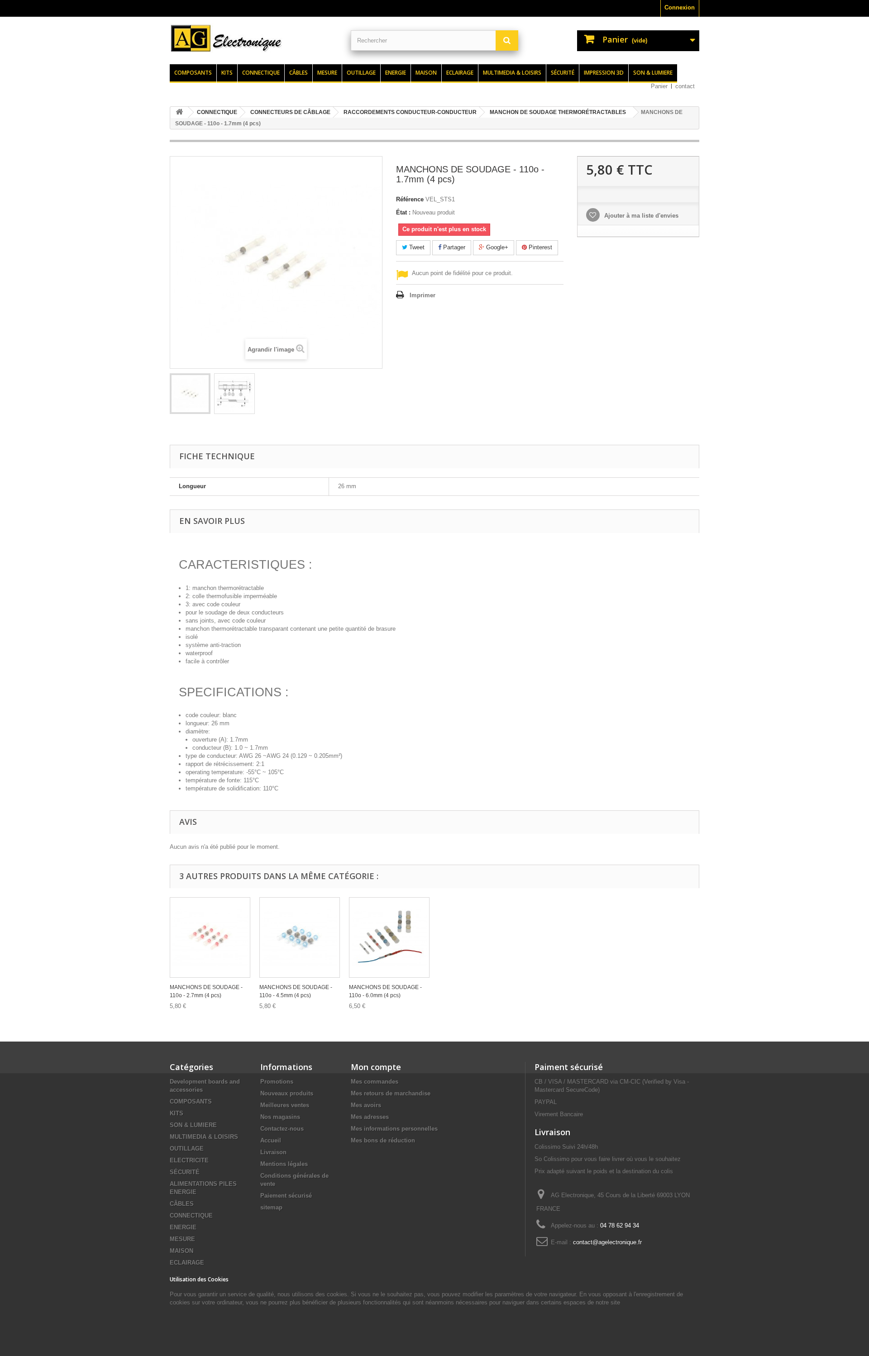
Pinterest (539, 247)
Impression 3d (604, 72)
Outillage (361, 72)
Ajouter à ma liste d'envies (640, 215)
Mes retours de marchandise (390, 1093)
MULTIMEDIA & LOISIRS (204, 1136)
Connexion (679, 7)
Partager (453, 247)
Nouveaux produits (286, 1093)
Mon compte (376, 1066)
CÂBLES (182, 1203)
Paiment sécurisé (569, 1066)
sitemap (271, 1207)
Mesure (327, 72)
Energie (395, 72)
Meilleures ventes (284, 1105)
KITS (176, 1113)
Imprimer (422, 295)
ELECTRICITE (189, 1160)
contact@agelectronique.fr (607, 1242)
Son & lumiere (653, 72)
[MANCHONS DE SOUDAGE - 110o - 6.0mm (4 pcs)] (389, 937)
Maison (426, 72)
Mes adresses (370, 1116)
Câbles (298, 72)
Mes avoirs (366, 1105)
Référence (410, 199)
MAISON (181, 1250)
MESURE (182, 1239)
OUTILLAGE (187, 1148)
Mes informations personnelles (394, 1128)
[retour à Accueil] (179, 112)
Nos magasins (280, 1116)
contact (685, 86)
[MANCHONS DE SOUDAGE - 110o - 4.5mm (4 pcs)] (299, 937)
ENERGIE (183, 1227)
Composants (193, 72)
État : (403, 212)
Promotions (276, 1081)
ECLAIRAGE (187, 1262)
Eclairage (459, 72)
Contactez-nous (282, 1128)
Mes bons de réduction (383, 1140)
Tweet (416, 247)
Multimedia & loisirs (512, 72)
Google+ (496, 247)
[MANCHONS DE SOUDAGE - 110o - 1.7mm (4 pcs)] (190, 394)
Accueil (270, 1140)
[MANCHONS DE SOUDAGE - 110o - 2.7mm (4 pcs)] (210, 937)
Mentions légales (284, 1164)
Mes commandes (374, 1081)
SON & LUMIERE (193, 1125)
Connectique (261, 72)
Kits (227, 72)
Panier (659, 86)
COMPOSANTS (191, 1101)
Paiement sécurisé (286, 1195)
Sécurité (562, 72)
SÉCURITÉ (185, 1172)
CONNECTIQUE (191, 1215)
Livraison (273, 1152)
